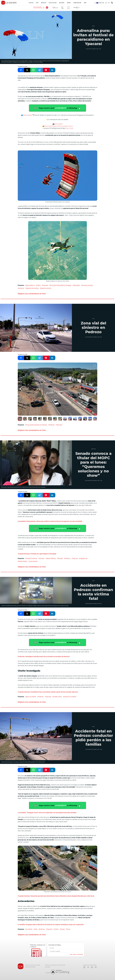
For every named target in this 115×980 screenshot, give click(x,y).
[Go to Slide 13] (80, 419)
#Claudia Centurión (31, 558)
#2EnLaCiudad (27, 115)
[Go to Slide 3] (30, 419)
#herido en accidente (69, 696)
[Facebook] (84, 967)
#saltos (38, 285)
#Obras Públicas (51, 558)
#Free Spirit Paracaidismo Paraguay (60, 285)
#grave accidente (30, 696)
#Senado (60, 558)
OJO (93, 318)
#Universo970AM (49, 126)
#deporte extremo (45, 288)
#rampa (62, 929)
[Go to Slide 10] (65, 419)
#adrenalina (76, 285)
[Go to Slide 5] (40, 419)
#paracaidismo (30, 285)
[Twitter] (88, 967)
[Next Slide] (93, 389)
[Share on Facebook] (21, 70)
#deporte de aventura (32, 288)
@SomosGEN (58, 124)
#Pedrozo (51, 425)
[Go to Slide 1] (20, 419)
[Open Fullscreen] (94, 365)
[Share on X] (27, 70)
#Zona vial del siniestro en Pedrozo (36, 425)
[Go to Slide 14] (85, 419)
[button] (57, 389)
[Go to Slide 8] (55, 419)
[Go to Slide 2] (25, 419)
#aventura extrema (87, 285)
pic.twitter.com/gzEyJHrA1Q (64, 126)
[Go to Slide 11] (70, 419)
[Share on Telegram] (40, 70)
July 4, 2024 (69, 128)
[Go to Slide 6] (45, 419)
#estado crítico (57, 696)
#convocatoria (32, 561)
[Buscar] (112, 3)
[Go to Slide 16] (95, 419)
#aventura (21, 288)
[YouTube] (95, 967)
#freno (68, 929)
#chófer (56, 929)
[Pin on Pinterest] (46, 70)
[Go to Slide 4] (35, 419)
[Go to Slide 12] (75, 419)
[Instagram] (92, 967)
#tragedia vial (83, 558)
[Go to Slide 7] (50, 419)
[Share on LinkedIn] (52, 70)
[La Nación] (9, 3)
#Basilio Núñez (22, 561)
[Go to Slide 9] (60, 419)
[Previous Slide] (21, 389)
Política (93, 448)
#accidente (28, 929)
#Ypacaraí (45, 285)
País (93, 26)
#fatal (35, 929)
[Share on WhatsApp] (33, 70)
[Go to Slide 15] (90, 419)
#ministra (41, 558)
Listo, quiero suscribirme (76, 954)
